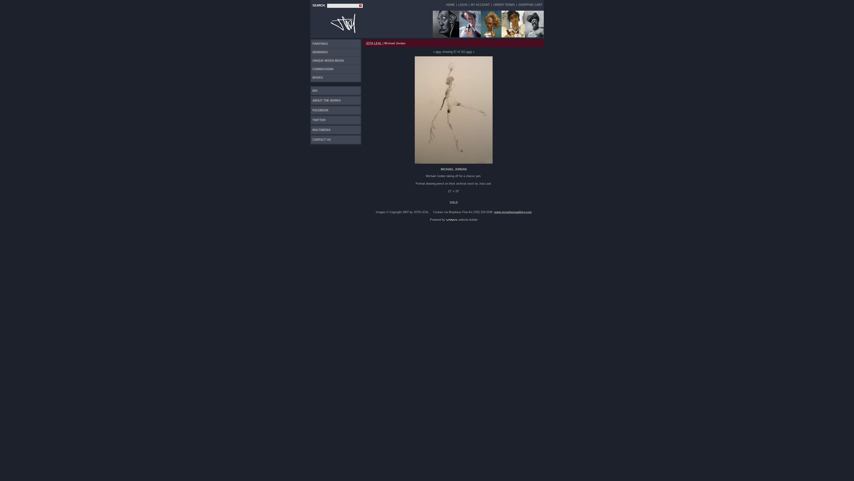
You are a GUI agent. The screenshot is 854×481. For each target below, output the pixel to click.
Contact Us (321, 139)
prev (438, 51)
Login (462, 4)
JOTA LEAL (374, 43)
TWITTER (318, 120)
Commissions (323, 69)
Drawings (320, 52)
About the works (326, 100)
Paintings (320, 43)
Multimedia (321, 130)
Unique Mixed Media (328, 60)
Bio (315, 90)
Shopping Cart (530, 4)
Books (317, 77)
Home (450, 4)
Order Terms (504, 4)
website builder (468, 219)
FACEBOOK (320, 110)
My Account (480, 4)
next (469, 51)
